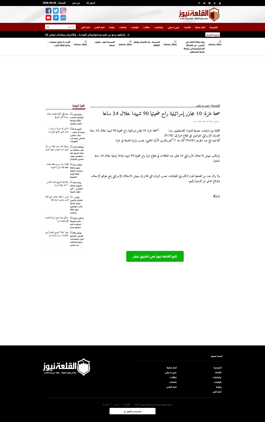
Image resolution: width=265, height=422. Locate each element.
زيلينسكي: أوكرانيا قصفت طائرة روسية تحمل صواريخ (58, 115)
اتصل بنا (106, 404)
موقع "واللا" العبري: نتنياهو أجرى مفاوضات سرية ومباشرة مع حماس (57, 235)
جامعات (122, 27)
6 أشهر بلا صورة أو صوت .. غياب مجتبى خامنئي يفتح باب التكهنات (58, 131)
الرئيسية (214, 27)
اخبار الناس (99, 27)
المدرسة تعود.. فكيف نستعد (105, 43)
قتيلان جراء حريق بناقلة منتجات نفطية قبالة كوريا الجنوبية (57, 166)
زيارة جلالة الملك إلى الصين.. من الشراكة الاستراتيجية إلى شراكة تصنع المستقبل (194, 46)
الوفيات (134, 27)
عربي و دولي (173, 27)
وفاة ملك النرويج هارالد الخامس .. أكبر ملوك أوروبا (57, 184)
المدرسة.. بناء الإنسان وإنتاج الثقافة (147, 43)
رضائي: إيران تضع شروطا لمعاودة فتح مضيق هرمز (57, 219)
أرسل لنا (90, 2)
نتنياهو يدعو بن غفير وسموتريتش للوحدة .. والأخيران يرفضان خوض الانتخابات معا (87, 34)
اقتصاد (187, 27)
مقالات (146, 27)
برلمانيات (158, 27)
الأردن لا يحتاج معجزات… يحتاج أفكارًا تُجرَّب (58, 43)
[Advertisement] (132, 77)
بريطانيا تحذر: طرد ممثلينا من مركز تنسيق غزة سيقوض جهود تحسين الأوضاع (57, 149)
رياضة (112, 27)
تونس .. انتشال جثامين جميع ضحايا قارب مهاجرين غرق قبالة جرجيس (57, 200)
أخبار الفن (85, 27)
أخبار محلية (200, 27)
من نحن (76, 2)
